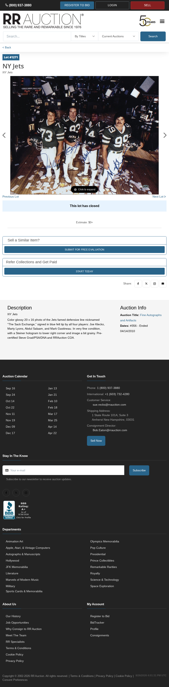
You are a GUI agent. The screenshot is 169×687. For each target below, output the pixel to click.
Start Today (84, 271)
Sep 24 (10, 394)
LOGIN (112, 5)
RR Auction (37, 676)
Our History (13, 616)
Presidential (98, 554)
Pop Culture (98, 547)
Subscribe (139, 470)
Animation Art (14, 541)
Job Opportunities (17, 622)
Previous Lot (10, 196)
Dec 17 (10, 433)
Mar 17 (52, 413)
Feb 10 (52, 401)
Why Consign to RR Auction (24, 629)
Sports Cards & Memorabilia (24, 591)
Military (10, 586)
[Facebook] (138, 283)
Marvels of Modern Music (22, 579)
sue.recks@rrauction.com (109, 404)
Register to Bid (99, 616)
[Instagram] (154, 283)
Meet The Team (16, 635)
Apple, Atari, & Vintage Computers (28, 547)
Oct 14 (10, 401)
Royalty (95, 573)
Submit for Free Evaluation (84, 249)
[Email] (163, 283)
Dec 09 (10, 426)
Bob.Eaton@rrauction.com (110, 430)
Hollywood (12, 560)
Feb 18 (52, 407)
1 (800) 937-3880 (108, 388)
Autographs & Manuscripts (23, 554)
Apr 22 (52, 433)
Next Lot (158, 196)
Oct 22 (10, 407)
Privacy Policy (15, 660)
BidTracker (97, 622)
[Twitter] (146, 283)
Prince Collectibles (102, 560)
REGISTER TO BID (77, 5)
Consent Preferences (15, 679)
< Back (6, 47)
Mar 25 (52, 420)
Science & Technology (104, 579)
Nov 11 (10, 413)
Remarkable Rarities (103, 567)
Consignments (99, 635)
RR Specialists (15, 641)
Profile (94, 629)
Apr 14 (52, 426)
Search (153, 36)
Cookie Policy (14, 654)
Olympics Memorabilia (104, 541)
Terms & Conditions (18, 648)
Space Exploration (102, 586)
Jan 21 (52, 394)
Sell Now (96, 440)
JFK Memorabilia (17, 567)
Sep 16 (10, 388)
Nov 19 (10, 420)
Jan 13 (52, 388)
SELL (147, 5)
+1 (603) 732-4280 (117, 394)
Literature (12, 573)
